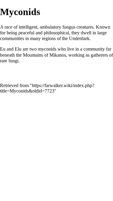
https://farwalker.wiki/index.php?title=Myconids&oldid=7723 (47, 88)
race (8, 27)
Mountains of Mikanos (44, 55)
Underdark (79, 38)
